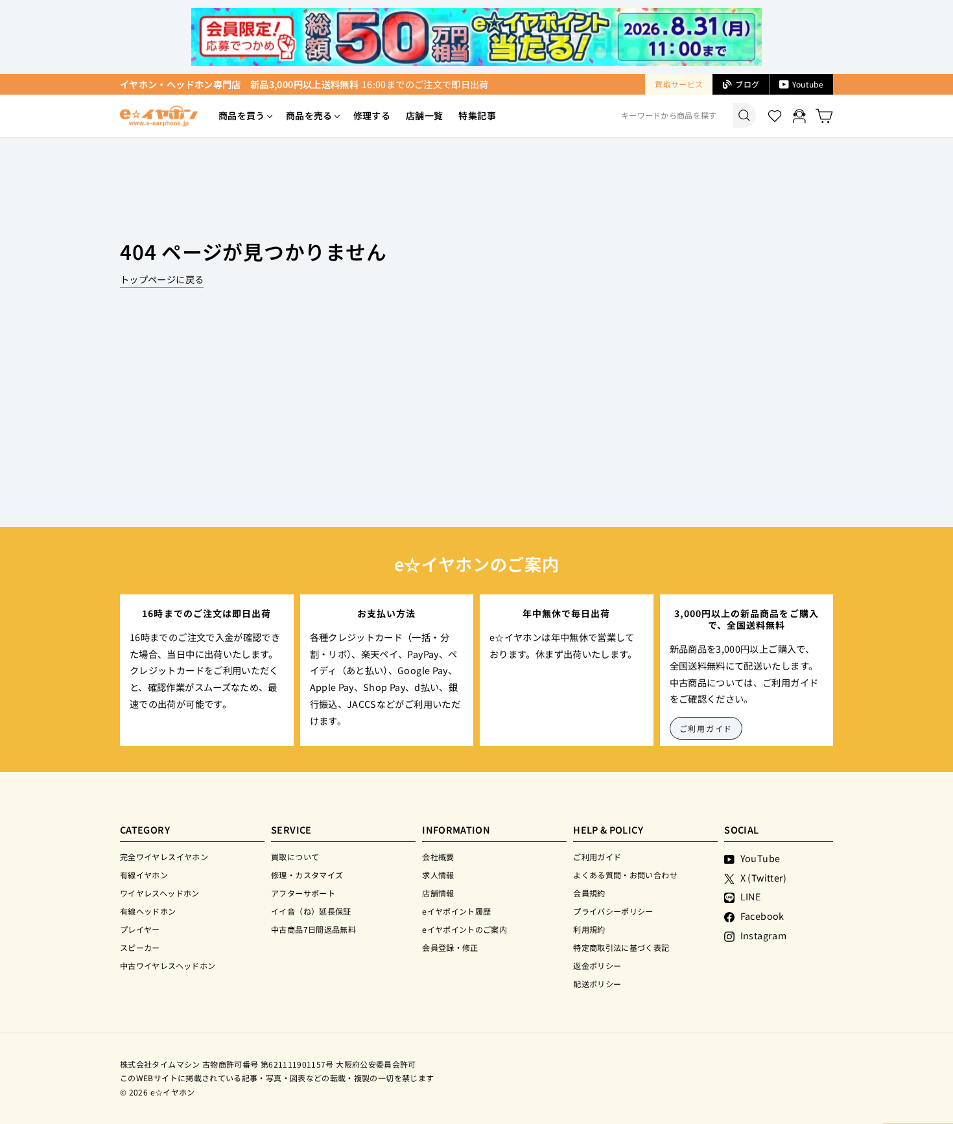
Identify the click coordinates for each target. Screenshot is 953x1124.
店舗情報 (438, 892)
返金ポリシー (597, 965)
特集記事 (476, 115)
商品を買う (241, 115)
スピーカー (140, 947)
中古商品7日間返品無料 (313, 929)
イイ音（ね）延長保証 (311, 911)
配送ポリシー (597, 983)
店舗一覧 (424, 115)
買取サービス (679, 83)
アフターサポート (303, 892)
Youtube (807, 83)
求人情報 (438, 874)
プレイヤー (140, 929)
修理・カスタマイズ (307, 874)
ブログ (747, 83)
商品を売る (309, 115)
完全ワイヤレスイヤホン (164, 856)
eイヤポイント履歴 (456, 911)
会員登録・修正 (450, 947)
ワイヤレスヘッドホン (160, 892)
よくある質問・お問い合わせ (625, 874)
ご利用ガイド (706, 728)
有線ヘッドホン (148, 911)
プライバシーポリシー (613, 911)
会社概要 (438, 856)
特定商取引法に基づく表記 (621, 947)
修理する (371, 115)
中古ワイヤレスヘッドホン (167, 965)
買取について (295, 856)
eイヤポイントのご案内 (464, 929)
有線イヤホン (144, 874)
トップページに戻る (162, 279)
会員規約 (589, 892)
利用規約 (589, 929)
